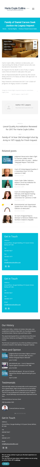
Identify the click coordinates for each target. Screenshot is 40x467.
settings (17, 460)
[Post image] (7, 160)
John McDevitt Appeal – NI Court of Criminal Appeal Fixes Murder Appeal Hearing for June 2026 (22, 373)
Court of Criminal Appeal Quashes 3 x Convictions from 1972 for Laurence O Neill (26, 171)
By (16, 94)
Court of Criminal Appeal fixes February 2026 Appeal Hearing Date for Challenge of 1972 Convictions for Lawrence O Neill (25, 195)
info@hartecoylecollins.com (12, 262)
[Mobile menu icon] (33, 9)
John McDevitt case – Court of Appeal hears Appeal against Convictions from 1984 (22, 364)
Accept (5, 464)
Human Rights (8, 41)
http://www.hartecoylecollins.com (24, 107)
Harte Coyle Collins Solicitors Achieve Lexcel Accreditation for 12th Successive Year (25, 182)
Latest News (7, 46)
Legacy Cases (8, 49)
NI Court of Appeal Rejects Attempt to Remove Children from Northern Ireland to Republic (26, 218)
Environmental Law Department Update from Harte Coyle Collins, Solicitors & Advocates (26, 206)
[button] (15, 413)
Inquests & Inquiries (9, 44)
